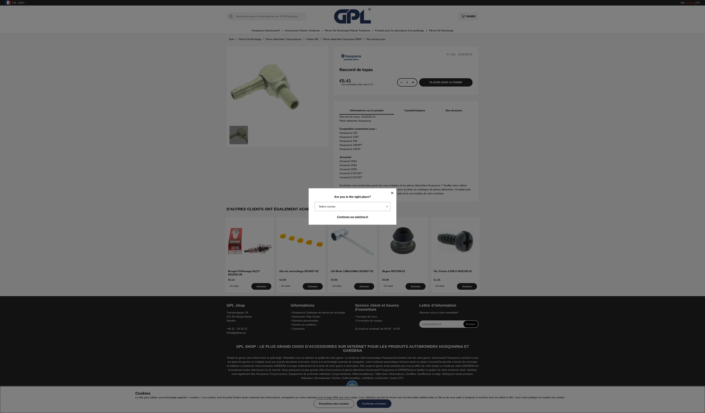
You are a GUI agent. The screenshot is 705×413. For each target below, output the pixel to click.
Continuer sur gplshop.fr (352, 216)
